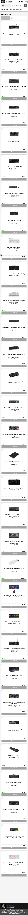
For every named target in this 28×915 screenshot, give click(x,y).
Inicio (2, 9)
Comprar (14, 44)
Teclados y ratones (9, 9)
